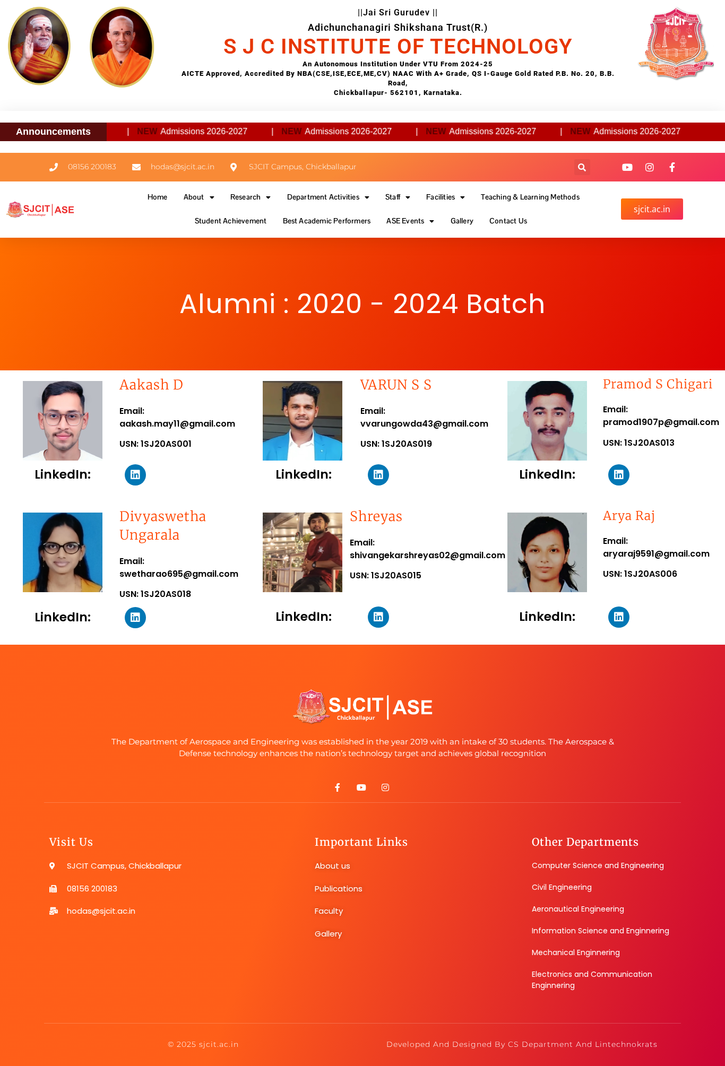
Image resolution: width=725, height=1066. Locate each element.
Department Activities (323, 197)
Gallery (462, 221)
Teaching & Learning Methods (530, 197)
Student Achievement (231, 221)
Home (158, 197)
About (194, 197)
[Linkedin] (135, 475)
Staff (392, 197)
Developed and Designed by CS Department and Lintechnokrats (522, 1044)
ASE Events (405, 221)
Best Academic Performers (327, 221)
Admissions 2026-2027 (181, 131)
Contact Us (508, 221)
